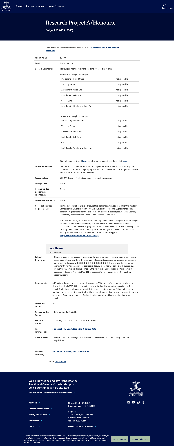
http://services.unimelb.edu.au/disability (79, 235)
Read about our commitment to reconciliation (50, 392)
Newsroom (34, 420)
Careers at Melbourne (39, 408)
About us (33, 402)
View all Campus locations (80, 426)
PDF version (60, 361)
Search (164, 8)
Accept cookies (120, 439)
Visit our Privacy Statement (96, 440)
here (84, 161)
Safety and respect (38, 414)
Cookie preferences (140, 439)
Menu (171, 8)
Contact (32, 426)
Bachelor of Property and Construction (70, 351)
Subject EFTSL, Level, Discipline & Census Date (74, 328)
